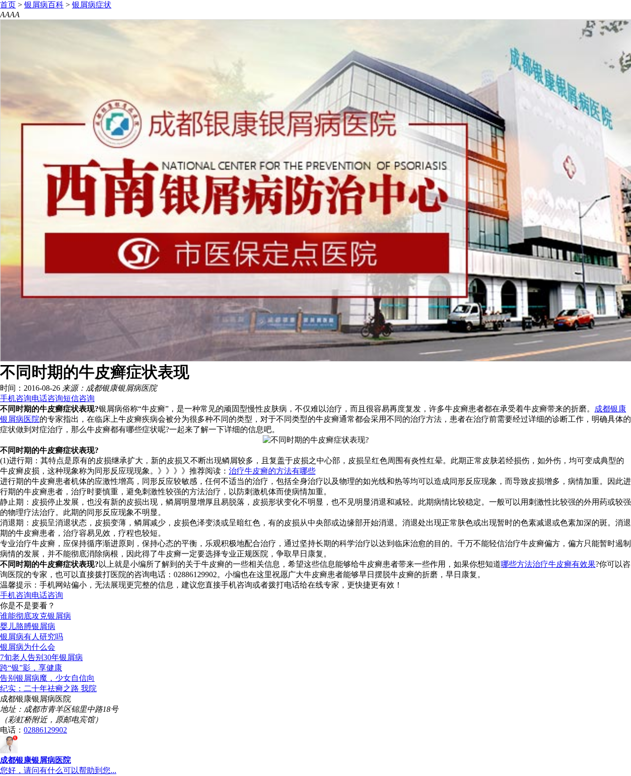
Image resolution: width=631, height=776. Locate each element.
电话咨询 (47, 398)
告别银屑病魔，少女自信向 (47, 678)
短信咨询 (79, 398)
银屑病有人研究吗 (31, 636)
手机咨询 (16, 398)
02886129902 (45, 730)
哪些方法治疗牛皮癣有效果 (548, 564)
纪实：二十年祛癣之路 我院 (48, 688)
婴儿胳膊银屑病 (27, 626)
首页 (8, 4)
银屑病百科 (44, 4)
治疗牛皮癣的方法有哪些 (272, 471)
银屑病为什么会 (27, 647)
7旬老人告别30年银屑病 (41, 657)
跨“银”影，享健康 (31, 668)
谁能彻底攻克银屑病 (35, 616)
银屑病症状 (91, 4)
